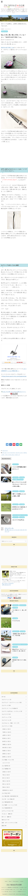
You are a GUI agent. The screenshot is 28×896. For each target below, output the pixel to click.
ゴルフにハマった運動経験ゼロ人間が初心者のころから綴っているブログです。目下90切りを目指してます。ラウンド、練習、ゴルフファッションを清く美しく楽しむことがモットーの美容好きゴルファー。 (14, 889)
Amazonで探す (8, 362)
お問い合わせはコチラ (6, 584)
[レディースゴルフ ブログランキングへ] (14, 394)
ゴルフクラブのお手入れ (18, 520)
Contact (21, 881)
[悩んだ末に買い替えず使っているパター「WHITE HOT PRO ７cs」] (17, 444)
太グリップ (17, 454)
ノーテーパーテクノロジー (9, 454)
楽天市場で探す (20, 362)
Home (6, 881)
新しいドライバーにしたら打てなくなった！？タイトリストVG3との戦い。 (19, 484)
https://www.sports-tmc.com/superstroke (14, 376)
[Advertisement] (14, 155)
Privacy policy (15, 881)
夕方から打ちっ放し (9, 528)
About (10, 881)
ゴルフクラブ (5, 450)
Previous (1, 18)
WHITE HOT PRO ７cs (7, 47)
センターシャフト (19, 452)
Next (26, 18)
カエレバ (15, 358)
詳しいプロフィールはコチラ (8, 583)
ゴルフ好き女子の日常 (14, 885)
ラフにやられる (16, 620)
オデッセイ (4, 452)
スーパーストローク (11, 452)
